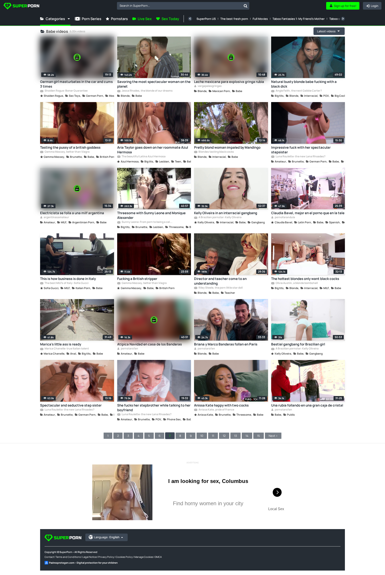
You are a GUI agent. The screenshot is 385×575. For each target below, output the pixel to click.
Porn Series (91, 18)
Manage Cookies (143, 557)
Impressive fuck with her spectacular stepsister (301, 149)
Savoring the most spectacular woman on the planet (153, 84)
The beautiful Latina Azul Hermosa (143, 156)
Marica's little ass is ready (60, 344)
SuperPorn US (206, 19)
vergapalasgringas (209, 86)
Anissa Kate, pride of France (216, 409)
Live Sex (145, 18)
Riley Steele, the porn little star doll (220, 288)
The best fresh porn (234, 19)
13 (235, 436)
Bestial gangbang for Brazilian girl (298, 344)
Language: (106, 537)
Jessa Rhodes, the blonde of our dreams (147, 90)
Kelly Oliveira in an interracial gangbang (225, 213)
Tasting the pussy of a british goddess (70, 147)
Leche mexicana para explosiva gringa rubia (229, 81)
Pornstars (119, 18)
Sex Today (170, 18)
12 (224, 436)
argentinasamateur (56, 217)
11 (213, 436)
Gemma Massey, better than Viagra (67, 152)
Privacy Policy (106, 557)
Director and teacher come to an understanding (220, 281)
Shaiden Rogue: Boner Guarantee (66, 90)
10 (201, 436)
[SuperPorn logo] (21, 6)
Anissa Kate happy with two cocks (221, 405)
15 (258, 436)
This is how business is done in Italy (68, 278)
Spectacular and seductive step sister (71, 405)
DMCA (158, 557)
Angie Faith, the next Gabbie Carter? (298, 90)
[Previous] (190, 19)
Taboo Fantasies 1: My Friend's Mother (298, 19)
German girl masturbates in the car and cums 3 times (76, 84)
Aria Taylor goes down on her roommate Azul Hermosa (152, 149)
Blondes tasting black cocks (216, 152)
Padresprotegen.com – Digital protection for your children (83, 562)
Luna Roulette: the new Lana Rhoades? (300, 156)
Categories (55, 18)
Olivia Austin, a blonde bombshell (296, 283)
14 (247, 436)
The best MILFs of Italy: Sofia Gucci (66, 283)
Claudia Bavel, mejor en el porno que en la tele (307, 213)
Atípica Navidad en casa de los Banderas (149, 344)
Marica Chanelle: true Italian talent (66, 348)
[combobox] (183, 6)
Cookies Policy (124, 557)
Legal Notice (89, 557)
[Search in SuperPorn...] (245, 6)
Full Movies (260, 19)
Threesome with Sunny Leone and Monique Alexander (151, 215)
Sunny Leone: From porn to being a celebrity (147, 222)
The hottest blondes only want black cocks (305, 278)
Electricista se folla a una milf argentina (72, 213)
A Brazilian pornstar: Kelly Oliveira (220, 217)
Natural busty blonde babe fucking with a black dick (304, 84)
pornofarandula (284, 217)
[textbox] (179, 5)
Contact (49, 557)
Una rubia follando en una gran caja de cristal (307, 405)
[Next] (343, 19)
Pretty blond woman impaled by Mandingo (227, 147)
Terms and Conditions (68, 557)
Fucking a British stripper (137, 278)
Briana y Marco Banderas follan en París (225, 344)
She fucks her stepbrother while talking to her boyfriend (153, 407)
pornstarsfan (129, 348)
